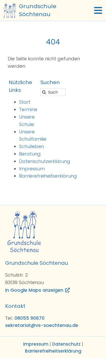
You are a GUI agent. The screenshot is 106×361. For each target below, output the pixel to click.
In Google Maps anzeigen (34, 290)
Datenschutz (66, 344)
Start (24, 102)
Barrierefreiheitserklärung (48, 176)
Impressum (32, 168)
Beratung (30, 154)
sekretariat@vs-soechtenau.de (41, 325)
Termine (28, 109)
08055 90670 (29, 318)
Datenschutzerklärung (44, 161)
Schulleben (31, 146)
